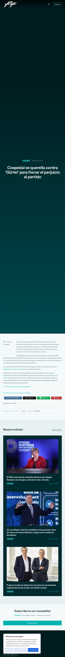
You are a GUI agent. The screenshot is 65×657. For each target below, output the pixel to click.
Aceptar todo (33, 650)
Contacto (57, 4)
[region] (22, 644)
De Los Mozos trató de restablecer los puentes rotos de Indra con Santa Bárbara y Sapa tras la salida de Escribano (31, 532)
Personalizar (10, 650)
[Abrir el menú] (49, 4)
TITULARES (26, 160)
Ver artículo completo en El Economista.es (16, 386)
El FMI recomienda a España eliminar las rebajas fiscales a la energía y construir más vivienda (29, 478)
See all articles (57, 430)
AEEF (24, 411)
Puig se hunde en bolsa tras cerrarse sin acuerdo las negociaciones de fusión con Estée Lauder (31, 586)
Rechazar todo (22, 650)
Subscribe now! (32, 623)
